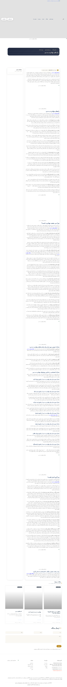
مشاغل (46, 666)
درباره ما (46, 663)
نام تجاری (31, 667)
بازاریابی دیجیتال (30, 666)
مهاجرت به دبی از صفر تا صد (34, 612)
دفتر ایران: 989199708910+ (57, 669)
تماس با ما (45, 664)
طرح (32, 669)
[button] (63, 19)
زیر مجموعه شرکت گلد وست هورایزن (33, 684)
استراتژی (31, 663)
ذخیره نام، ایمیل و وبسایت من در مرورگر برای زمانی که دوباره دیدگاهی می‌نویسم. (47, 649)
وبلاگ (46, 667)
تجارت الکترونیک (30, 664)
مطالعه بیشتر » (58, 619)
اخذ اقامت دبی (18, 611)
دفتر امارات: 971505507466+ (57, 667)
